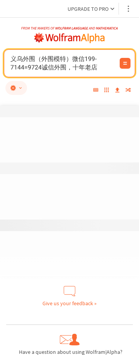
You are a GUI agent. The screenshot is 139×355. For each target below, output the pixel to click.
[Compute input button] (125, 63)
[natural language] (16, 88)
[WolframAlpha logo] (69, 37)
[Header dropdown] (129, 8)
